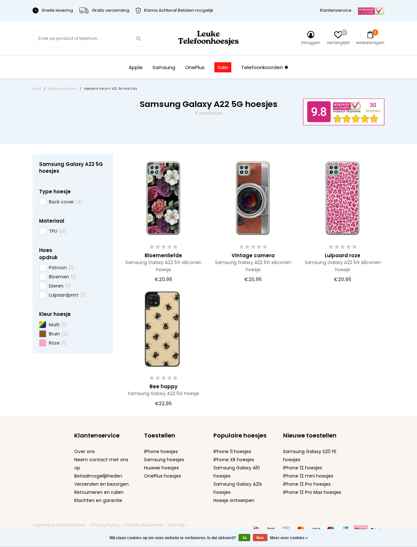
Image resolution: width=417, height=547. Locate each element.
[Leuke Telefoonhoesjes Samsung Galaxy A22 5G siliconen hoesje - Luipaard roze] (342, 197)
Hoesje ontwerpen (233, 500)
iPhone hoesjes (161, 451)
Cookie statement (143, 525)
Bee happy (164, 386)
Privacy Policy (105, 525)
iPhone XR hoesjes (233, 459)
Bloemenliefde (163, 255)
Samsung (163, 67)
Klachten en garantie (98, 500)
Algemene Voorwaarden (59, 525)
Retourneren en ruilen (98, 492)
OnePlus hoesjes (162, 476)
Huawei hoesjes (161, 468)
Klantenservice (336, 10)
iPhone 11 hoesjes (232, 451)
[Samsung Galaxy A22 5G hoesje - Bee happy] (163, 328)
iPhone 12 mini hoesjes (308, 476)
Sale (223, 67)
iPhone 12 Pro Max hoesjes (312, 492)
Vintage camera (253, 255)
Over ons (84, 451)
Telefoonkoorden (262, 67)
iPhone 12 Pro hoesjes (307, 484)
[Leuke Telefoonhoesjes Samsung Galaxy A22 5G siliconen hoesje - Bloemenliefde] (163, 197)
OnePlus (195, 67)
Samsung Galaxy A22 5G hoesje (163, 393)
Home (37, 89)
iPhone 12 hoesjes (302, 468)
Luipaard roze (342, 255)
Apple (136, 67)
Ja (244, 538)
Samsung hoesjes (164, 459)
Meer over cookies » (289, 538)
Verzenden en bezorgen (101, 484)
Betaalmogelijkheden (98, 476)
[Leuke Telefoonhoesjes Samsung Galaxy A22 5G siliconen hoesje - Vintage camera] (253, 197)
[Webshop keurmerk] (371, 10)
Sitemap (176, 525)
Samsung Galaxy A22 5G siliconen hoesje (163, 266)
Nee (260, 538)
